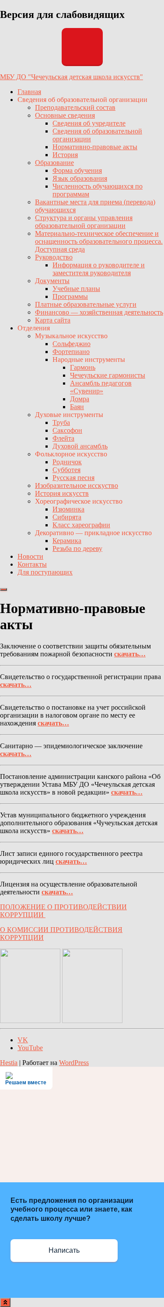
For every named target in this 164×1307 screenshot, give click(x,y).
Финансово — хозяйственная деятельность (99, 312)
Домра (79, 399)
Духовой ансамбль (80, 446)
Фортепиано (71, 351)
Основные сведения (65, 115)
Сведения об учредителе (89, 123)
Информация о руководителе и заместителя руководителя (98, 269)
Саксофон (67, 430)
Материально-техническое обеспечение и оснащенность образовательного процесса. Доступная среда (99, 241)
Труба (61, 422)
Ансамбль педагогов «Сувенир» (101, 387)
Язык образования (79, 178)
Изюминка (68, 509)
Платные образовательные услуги (85, 304)
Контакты (32, 564)
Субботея (66, 469)
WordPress (74, 1062)
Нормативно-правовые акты (94, 147)
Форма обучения (77, 170)
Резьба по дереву (77, 548)
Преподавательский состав (75, 107)
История (65, 154)
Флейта (63, 438)
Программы (70, 296)
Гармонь (82, 367)
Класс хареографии (81, 525)
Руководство (54, 257)
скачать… (130, 654)
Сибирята (66, 517)
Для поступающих (45, 572)
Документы (52, 280)
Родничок (67, 462)
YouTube (30, 1047)
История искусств (62, 493)
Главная (29, 91)
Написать (64, 1250)
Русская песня (73, 477)
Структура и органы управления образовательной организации (84, 221)
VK (22, 1040)
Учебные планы (76, 288)
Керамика (66, 540)
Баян (77, 406)
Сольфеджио (71, 343)
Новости (30, 556)
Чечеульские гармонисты (107, 375)
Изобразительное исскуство (76, 485)
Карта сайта (52, 320)
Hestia (8, 1062)
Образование (54, 162)
